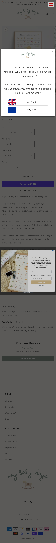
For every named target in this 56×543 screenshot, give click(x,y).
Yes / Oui (31, 102)
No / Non (31, 110)
